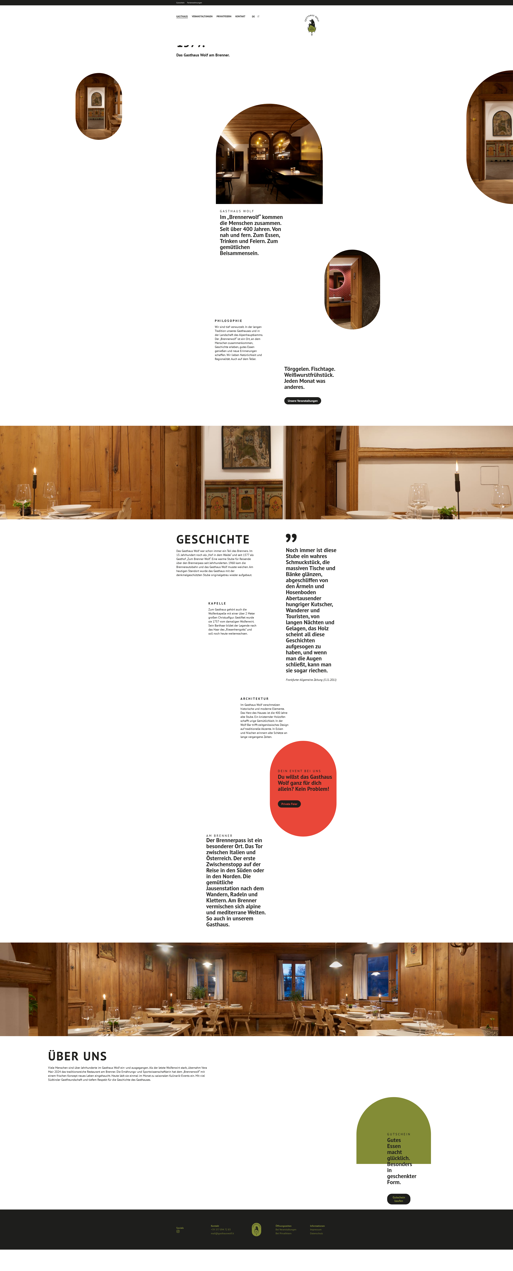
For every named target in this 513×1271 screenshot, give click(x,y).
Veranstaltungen (202, 16)
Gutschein (180, 2)
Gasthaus (182, 16)
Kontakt (240, 16)
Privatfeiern (224, 16)
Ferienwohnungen (194, 2)
